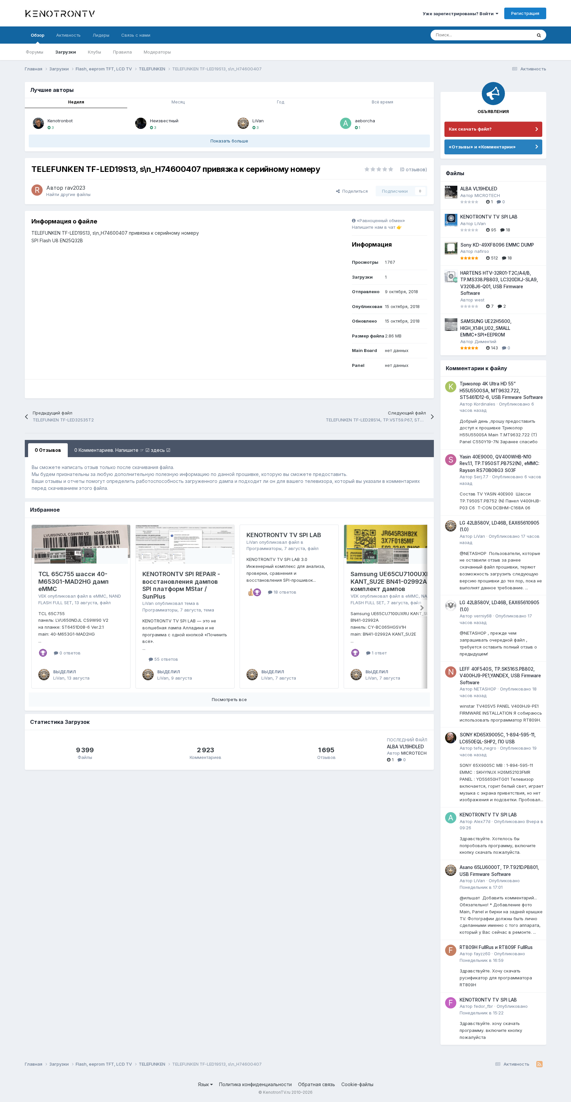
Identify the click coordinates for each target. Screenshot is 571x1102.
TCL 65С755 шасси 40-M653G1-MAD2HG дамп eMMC (73, 581)
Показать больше (229, 140)
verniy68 (483, 615)
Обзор (37, 35)
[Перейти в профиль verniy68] (450, 605)
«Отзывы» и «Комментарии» (482, 146)
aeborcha (365, 120)
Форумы (34, 52)
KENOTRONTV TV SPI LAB (284, 534)
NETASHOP (485, 688)
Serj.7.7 (481, 476)
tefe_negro (485, 748)
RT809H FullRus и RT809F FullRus (496, 947)
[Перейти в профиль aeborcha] (345, 123)
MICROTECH (414, 753)
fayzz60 (482, 953)
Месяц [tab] (178, 101)
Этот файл (512, 34)
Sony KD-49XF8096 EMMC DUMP (497, 245)
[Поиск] (539, 35)
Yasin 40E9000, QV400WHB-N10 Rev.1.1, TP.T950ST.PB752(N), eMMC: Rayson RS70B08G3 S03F (499, 463)
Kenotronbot (60, 120)
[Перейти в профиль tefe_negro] (450, 737)
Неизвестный (164, 120)
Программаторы (159, 609)
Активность (68, 35)
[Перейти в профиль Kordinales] (450, 386)
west (479, 299)
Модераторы (157, 52)
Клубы (94, 52)
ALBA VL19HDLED (405, 746)
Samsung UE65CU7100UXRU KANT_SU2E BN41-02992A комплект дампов (392, 581)
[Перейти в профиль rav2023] (37, 190)
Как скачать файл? (470, 129)
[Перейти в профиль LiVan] (243, 123)
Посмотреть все (229, 699)
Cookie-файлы (357, 1084)
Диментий (485, 341)
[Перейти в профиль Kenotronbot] (38, 123)
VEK (42, 596)
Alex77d (482, 821)
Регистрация (525, 13)
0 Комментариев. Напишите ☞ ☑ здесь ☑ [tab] (122, 450)
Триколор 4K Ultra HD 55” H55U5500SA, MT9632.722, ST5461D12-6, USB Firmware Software (501, 390)
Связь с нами (135, 35)
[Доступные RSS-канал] (539, 1064)
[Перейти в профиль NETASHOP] (450, 672)
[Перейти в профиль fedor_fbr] (450, 1002)
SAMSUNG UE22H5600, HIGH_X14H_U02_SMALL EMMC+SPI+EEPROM (486, 328)
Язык (204, 1084)
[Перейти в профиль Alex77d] (450, 817)
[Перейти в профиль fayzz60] (450, 950)
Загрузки (65, 52)
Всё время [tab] (382, 101)
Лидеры (101, 35)
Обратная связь (316, 1084)
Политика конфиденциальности (255, 1084)
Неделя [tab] (76, 101)
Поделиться (354, 191)
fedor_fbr (483, 1006)
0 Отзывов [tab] (48, 450)
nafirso (482, 251)
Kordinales (484, 404)
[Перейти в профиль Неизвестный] (140, 123)
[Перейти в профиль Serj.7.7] (450, 459)
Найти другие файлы (68, 194)
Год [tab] (280, 101)
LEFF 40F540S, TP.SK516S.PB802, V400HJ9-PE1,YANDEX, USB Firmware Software (500, 675)
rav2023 (75, 187)
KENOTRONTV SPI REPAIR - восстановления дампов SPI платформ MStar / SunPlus (181, 585)
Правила (122, 52)
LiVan (258, 120)
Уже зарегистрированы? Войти (459, 13)
